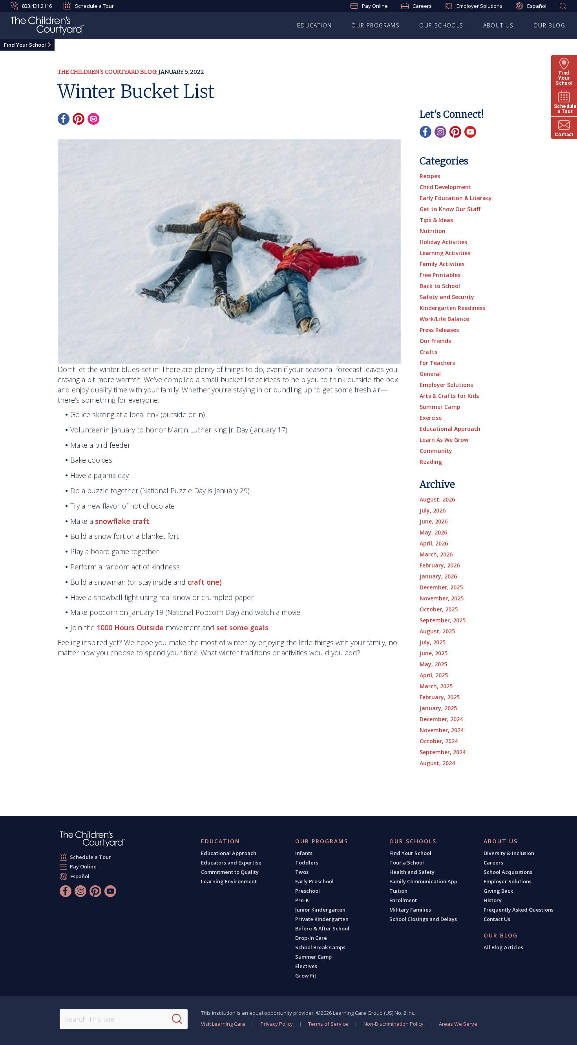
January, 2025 (438, 708)
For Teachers (437, 363)
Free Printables (440, 275)
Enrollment (403, 900)
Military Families (410, 909)
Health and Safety (412, 872)
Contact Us (497, 919)
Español (536, 5)
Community (436, 450)
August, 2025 (437, 631)
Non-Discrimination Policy (393, 1023)
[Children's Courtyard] (47, 26)
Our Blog (549, 25)
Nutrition (433, 231)
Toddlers (306, 862)
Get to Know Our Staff (450, 209)
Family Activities (442, 264)
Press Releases (439, 330)
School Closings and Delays (423, 919)
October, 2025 (439, 609)
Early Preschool (314, 881)
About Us (498, 25)
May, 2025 (433, 664)
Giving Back (498, 891)
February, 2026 (440, 565)
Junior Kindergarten (320, 909)
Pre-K (302, 900)
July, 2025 (433, 642)
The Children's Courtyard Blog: (107, 71)
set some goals (242, 627)
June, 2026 (433, 521)
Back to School (440, 286)
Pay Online (375, 5)
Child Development (445, 187)
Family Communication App (423, 881)
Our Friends (435, 341)
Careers (422, 5)
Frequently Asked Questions (518, 909)
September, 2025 (443, 620)
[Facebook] (63, 119)
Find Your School (25, 44)
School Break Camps (320, 947)
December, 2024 (441, 719)
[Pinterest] (78, 119)
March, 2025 (436, 686)
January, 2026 (438, 576)
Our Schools (441, 25)
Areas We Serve (458, 1023)
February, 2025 (440, 697)
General (430, 374)
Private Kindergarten (322, 919)
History (493, 900)
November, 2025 (442, 598)
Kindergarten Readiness (452, 308)
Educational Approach (450, 428)
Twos (302, 872)
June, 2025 (433, 653)
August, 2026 (437, 499)
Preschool (307, 891)
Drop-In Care (311, 938)
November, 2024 (442, 730)
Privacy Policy (277, 1023)
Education (314, 25)
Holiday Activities (443, 242)
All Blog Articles (503, 947)
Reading (431, 461)
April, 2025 (434, 675)
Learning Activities (445, 253)
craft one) (205, 582)
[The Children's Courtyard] (92, 839)
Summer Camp (440, 406)
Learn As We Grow (444, 439)
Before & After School (322, 928)
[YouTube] (470, 132)
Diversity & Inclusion (509, 853)
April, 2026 (434, 543)
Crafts (428, 352)
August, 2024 (437, 763)
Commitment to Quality (230, 872)
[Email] (93, 119)
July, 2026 (433, 510)
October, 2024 (439, 741)
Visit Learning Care (223, 1023)
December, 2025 (441, 587)
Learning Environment (229, 881)
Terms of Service (328, 1023)
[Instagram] (440, 132)
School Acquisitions (508, 872)
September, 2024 (443, 752)
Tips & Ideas (436, 220)
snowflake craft (122, 521)
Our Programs (375, 25)
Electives (306, 966)
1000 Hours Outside (130, 627)
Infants (303, 853)
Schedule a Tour (94, 5)
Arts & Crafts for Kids (449, 395)
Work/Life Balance (444, 319)
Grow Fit (305, 975)
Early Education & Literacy (456, 198)
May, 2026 (433, 532)
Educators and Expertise (231, 862)
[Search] (177, 1019)
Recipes (430, 176)
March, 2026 (436, 554)
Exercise (431, 417)
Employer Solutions (479, 5)
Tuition (398, 891)
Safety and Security (447, 297)
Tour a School (406, 862)
